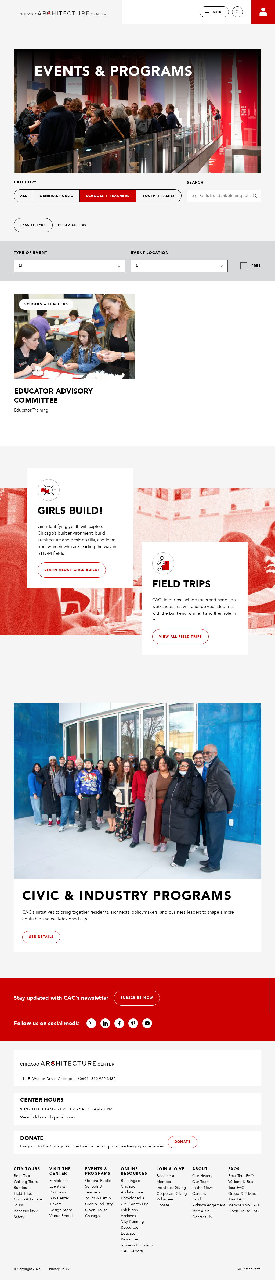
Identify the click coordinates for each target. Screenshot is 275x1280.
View (25, 1117)
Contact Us (202, 1217)
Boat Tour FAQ (241, 1176)
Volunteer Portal (249, 1269)
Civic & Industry (99, 1204)
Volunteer (165, 1199)
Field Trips (23, 1193)
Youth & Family (98, 1198)
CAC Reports (132, 1251)
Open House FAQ (244, 1211)
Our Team (200, 1181)
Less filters (33, 225)
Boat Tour (22, 1176)
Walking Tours (26, 1181)
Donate (163, 1205)
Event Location (150, 252)
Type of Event (30, 252)
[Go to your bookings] (263, 12)
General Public (98, 1180)
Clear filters (72, 225)
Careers (199, 1193)
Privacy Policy (59, 1269)
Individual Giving (171, 1187)
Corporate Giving (172, 1193)
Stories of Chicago (137, 1245)
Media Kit (200, 1211)
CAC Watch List (134, 1204)
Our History (202, 1176)
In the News (202, 1187)
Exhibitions (58, 1180)
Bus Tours (22, 1187)
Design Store (60, 1210)
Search (195, 182)
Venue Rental (61, 1216)
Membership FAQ (243, 1205)
